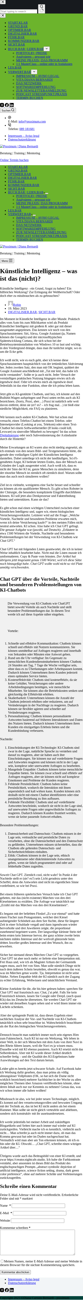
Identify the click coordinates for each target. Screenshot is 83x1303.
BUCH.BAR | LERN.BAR (26, 192)
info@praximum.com (32, 121)
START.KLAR (18, 167)
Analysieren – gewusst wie (33, 199)
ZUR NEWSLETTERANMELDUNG (41, 232)
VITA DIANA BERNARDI (34, 221)
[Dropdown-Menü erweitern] (46, 193)
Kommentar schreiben (15, 1228)
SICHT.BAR (16, 188)
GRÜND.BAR (18, 170)
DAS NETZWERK (29, 225)
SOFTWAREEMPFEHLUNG (36, 228)
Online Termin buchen (14, 160)
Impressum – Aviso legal (23, 136)
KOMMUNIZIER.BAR (23, 185)
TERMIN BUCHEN (29, 239)
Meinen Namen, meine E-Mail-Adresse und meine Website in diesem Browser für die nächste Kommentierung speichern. (41, 1263)
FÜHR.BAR (16, 181)
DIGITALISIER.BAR (22, 178)
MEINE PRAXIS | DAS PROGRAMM (42, 203)
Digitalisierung (9, 435)
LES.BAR (15, 210)
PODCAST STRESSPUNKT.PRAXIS (41, 236)
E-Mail (6, 1213)
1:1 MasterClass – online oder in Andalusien (44, 207)
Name (5, 1205)
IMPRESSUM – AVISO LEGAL (37, 217)
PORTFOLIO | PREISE (31, 196)
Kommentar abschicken (15, 1272)
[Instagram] (2, 106)
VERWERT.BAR (19, 214)
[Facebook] (7, 106)
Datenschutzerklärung (22, 139)
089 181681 (27, 129)
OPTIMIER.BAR (19, 174)
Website (5, 1220)
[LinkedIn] (12, 106)
